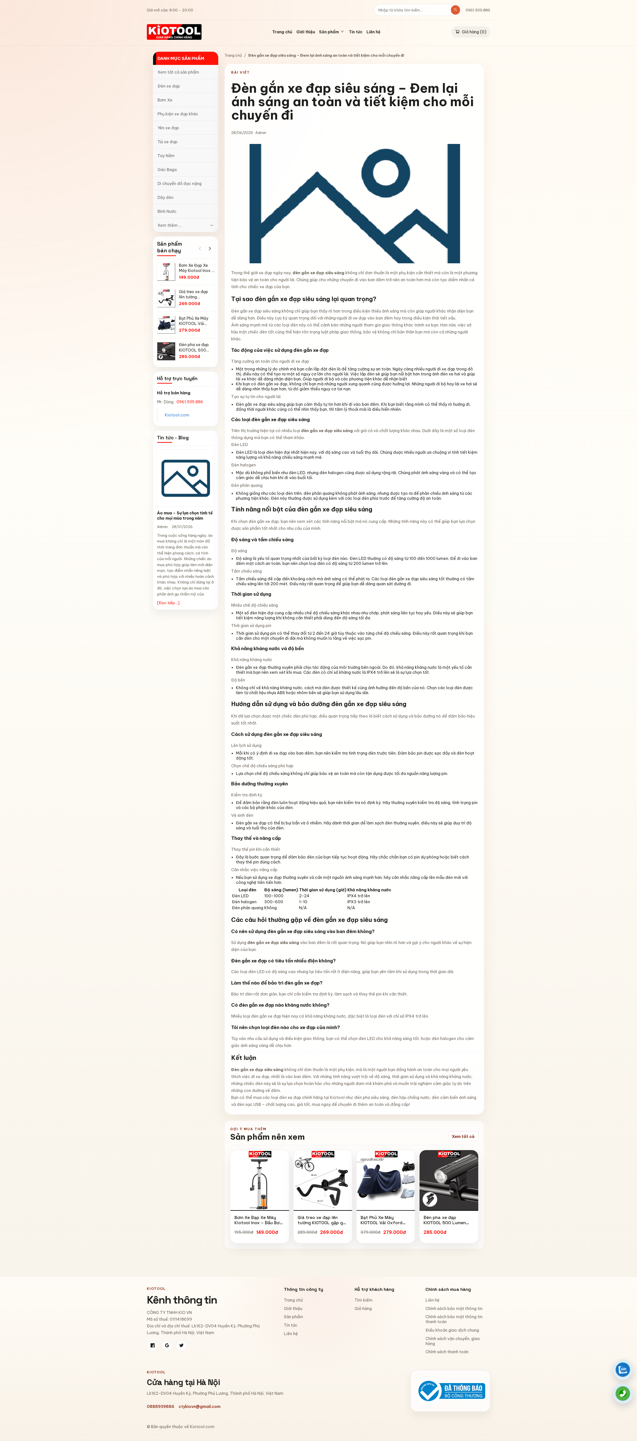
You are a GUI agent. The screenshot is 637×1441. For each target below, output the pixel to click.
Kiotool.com (177, 414)
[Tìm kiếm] (455, 10)
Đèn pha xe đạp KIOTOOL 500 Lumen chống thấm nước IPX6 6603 (447, 1225)
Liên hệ (373, 32)
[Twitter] (181, 1345)
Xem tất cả (463, 1136)
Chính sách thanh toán (447, 1351)
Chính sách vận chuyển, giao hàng (452, 1341)
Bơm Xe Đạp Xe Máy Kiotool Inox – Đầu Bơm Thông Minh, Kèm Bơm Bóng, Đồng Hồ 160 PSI (258, 1225)
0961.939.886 (478, 10)
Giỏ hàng (363, 1308)
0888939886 (160, 1406)
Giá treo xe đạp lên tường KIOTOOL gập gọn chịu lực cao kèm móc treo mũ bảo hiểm (323, 1225)
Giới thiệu (305, 32)
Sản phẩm (293, 1316)
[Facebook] (152, 1345)
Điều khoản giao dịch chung (452, 1330)
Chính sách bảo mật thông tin (453, 1308)
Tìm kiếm (363, 1300)
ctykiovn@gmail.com (199, 1406)
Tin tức (356, 32)
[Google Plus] (167, 1345)
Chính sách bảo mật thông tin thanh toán (453, 1319)
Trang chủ (282, 32)
